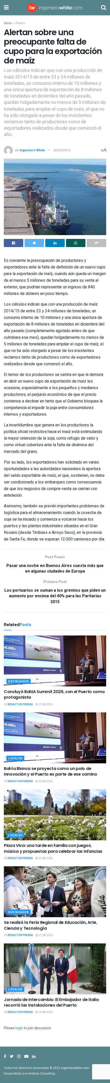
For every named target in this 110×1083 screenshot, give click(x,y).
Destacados (18, 681)
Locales (15, 758)
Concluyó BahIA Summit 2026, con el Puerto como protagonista (54, 694)
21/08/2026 (45, 858)
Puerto (20, 23)
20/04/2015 (61, 150)
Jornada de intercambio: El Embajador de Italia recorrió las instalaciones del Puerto (51, 1002)
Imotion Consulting (41, 1073)
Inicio (8, 23)
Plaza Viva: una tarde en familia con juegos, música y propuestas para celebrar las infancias (53, 848)
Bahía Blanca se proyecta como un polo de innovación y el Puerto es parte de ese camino (50, 771)
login (19, 1028)
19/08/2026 (45, 1012)
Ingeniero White (32, 150)
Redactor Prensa (20, 704)
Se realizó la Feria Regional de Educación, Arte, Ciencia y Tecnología (50, 925)
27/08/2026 (45, 704)
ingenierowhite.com (75, 1068)
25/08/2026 (45, 781)
